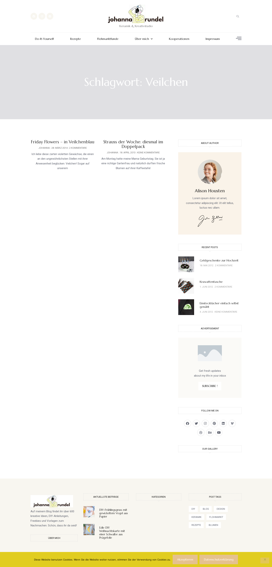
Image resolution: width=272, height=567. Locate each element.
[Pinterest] (50, 16)
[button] (237, 16)
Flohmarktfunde (107, 39)
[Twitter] (196, 423)
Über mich (142, 39)
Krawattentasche (211, 282)
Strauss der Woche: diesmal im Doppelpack (133, 144)
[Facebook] (34, 16)
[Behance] (209, 432)
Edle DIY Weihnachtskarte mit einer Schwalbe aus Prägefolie (112, 532)
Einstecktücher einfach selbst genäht (219, 305)
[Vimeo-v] (232, 423)
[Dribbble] (200, 432)
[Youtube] (218, 432)
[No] (264, 560)
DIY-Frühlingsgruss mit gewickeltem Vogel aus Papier (113, 513)
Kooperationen (179, 39)
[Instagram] (41, 16)
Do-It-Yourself (44, 39)
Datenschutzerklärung (219, 559)
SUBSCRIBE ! (210, 386)
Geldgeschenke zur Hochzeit (219, 260)
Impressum (213, 39)
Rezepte (75, 39)
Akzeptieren (185, 559)
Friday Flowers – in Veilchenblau (62, 141)
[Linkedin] (223, 423)
